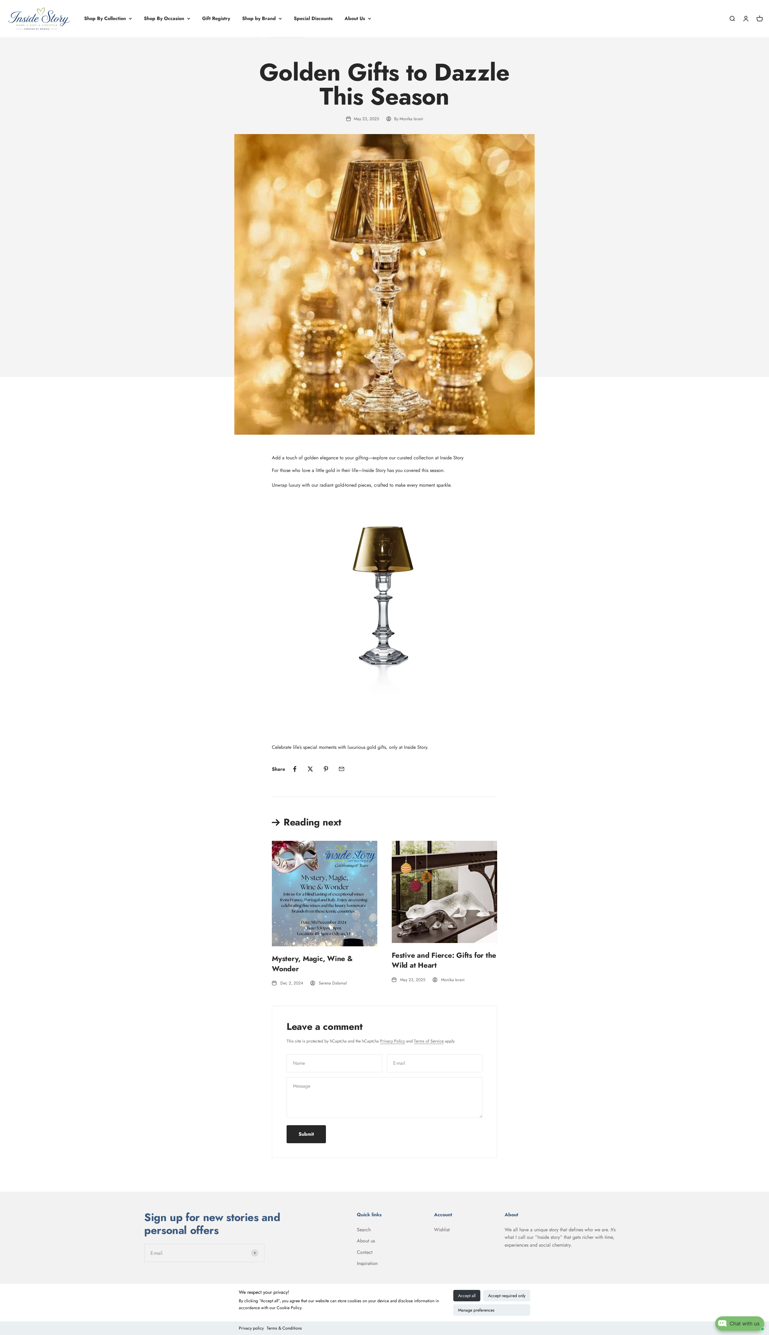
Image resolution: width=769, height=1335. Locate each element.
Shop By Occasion (164, 18)
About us (366, 1240)
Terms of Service (429, 1041)
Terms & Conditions (284, 1328)
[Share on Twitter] (310, 769)
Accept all (467, 1296)
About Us (355, 18)
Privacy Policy (392, 1041)
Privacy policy (251, 1328)
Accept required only (506, 1296)
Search (364, 1229)
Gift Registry (216, 18)
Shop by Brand (259, 18)
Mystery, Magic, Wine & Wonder (312, 963)
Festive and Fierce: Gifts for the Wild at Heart (444, 960)
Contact (364, 1252)
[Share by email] (342, 769)
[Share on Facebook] (295, 769)
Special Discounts (313, 18)
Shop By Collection (105, 18)
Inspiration (367, 1263)
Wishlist (442, 1229)
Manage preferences (476, 1310)
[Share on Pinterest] (326, 769)
